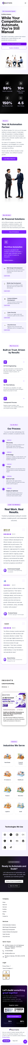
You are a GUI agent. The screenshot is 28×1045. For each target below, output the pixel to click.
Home (4, 902)
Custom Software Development (10, 931)
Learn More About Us (9, 158)
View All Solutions (14, 232)
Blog (4, 914)
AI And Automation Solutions (9, 925)
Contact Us (5, 916)
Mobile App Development (9, 929)
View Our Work (14, 886)
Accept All (6, 1040)
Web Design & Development (9, 927)
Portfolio (5, 909)
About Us (5, 904)
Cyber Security (6, 934)
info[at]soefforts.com (10, 953)
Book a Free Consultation (14, 44)
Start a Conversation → (14, 1016)
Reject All (15, 1040)
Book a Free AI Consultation (14, 881)
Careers (4, 911)
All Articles (4, 687)
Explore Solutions (14, 48)
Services (5, 907)
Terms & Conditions (7, 968)
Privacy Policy (6, 966)
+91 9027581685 (9, 950)
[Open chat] (25, 1042)
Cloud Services (6, 936)
